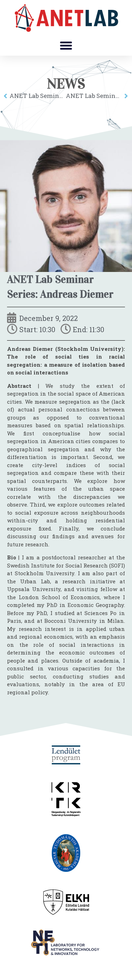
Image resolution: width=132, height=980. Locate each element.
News (66, 83)
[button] (66, 46)
